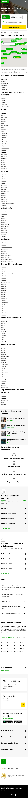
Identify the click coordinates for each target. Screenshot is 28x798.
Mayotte (4, 137)
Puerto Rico (5, 199)
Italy (3, 370)
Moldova (4, 300)
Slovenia (4, 312)
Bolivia (3, 176)
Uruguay (4, 205)
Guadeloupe (5, 249)
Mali (3, 131)
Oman (3, 337)
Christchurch (5, 81)
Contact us (4, 790)
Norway (4, 379)
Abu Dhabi (4, 321)
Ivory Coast (5, 125)
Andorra (4, 348)
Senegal (4, 152)
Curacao (4, 245)
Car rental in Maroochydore (7, 651)
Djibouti (4, 121)
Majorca (4, 98)
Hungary (4, 290)
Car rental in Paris (18, 651)
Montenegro (5, 302)
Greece (4, 288)
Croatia (4, 278)
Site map (3, 788)
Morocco (4, 139)
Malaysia (4, 220)
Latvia (3, 294)
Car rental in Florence (6, 645)
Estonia (4, 284)
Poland (4, 304)
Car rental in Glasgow (6, 648)
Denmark (4, 354)
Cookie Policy (18, 788)
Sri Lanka (4, 232)
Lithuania (4, 296)
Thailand (4, 234)
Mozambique (5, 141)
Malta (3, 374)
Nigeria (4, 145)
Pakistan (4, 228)
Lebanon (4, 335)
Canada (4, 181)
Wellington (4, 85)
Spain (3, 383)
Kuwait (3, 333)
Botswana (4, 117)
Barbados (4, 242)
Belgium (4, 352)
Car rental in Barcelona (6, 642)
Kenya (3, 127)
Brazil (3, 178)
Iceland (4, 366)
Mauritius (4, 135)
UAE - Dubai (5, 341)
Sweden (4, 385)
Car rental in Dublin (18, 642)
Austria (4, 350)
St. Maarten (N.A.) (6, 255)
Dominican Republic (7, 247)
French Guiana (5, 191)
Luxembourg (5, 372)
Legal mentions (10, 788)
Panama (4, 197)
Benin (3, 115)
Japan (3, 218)
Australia (4, 211)
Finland (4, 358)
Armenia (4, 269)
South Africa (5, 156)
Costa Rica (4, 187)
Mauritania (4, 133)
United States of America (8, 203)
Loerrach (4, 404)
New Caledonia (5, 224)
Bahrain (4, 323)
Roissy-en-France (6, 106)
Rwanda (4, 150)
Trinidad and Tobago (7, 259)
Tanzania (4, 160)
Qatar (3, 339)
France (4, 360)
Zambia (4, 166)
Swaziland (4, 158)
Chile (3, 183)
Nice (3, 402)
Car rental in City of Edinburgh (20, 648)
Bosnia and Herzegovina (8, 273)
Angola (4, 113)
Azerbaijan (4, 271)
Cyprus (4, 280)
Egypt (3, 325)
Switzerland (5, 387)
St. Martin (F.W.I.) (6, 257)
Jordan (4, 331)
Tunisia (4, 164)
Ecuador (4, 189)
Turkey (4, 315)
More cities (4, 89)
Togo (3, 162)
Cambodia (4, 214)
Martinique (4, 253)
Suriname (4, 201)
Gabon (3, 123)
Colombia (4, 185)
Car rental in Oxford (19, 645)
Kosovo (4, 292)
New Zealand (5, 226)
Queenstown (5, 83)
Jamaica (4, 251)
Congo (3, 119)
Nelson (4, 87)
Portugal (4, 381)
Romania (4, 306)
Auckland (4, 79)
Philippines (4, 230)
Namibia (4, 143)
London (4, 100)
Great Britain (5, 364)
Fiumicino (4, 104)
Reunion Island (5, 148)
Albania (4, 267)
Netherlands (5, 376)
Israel (3, 329)
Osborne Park (5, 400)
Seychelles (4, 154)
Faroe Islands (5, 356)
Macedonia (4, 298)
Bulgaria (4, 275)
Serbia (3, 308)
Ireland (4, 368)
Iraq (3, 327)
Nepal (3, 222)
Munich (4, 396)
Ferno (3, 102)
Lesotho (4, 129)
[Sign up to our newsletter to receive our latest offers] (23, 705)
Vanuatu (4, 236)
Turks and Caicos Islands (8, 261)
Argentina (4, 174)
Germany (4, 362)
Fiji (3, 216)
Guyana (4, 193)
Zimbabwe (4, 168)
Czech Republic (6, 282)
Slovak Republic (6, 310)
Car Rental (3, 32)
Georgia (4, 286)
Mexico (4, 195)
